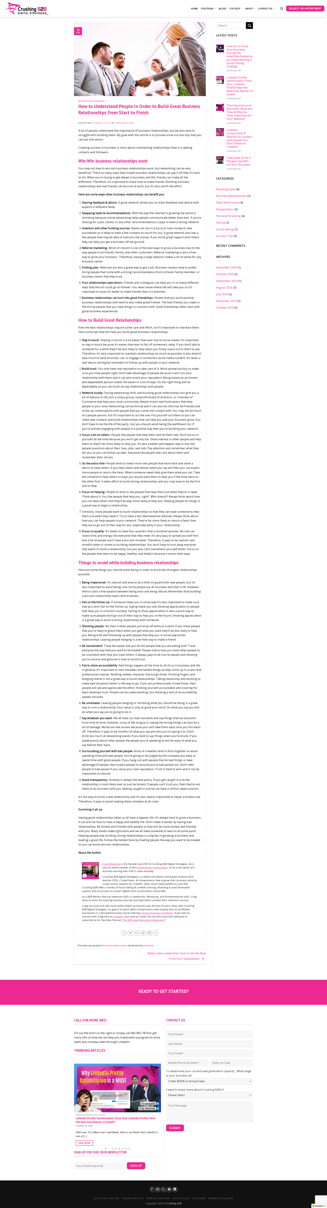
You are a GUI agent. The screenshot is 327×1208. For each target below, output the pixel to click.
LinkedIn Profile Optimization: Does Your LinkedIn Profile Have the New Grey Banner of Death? (240, 86)
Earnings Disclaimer (220, 1198)
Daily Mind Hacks (227, 202)
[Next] (157, 1100)
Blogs (222, 8)
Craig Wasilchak (124, 123)
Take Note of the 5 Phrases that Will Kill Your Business (239, 161)
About (249, 8)
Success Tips (224, 236)
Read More (84, 1143)
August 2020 (224, 287)
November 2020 (226, 267)
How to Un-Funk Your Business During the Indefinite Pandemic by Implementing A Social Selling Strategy (240, 56)
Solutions (207, 8)
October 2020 (224, 274)
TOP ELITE (234, 8)
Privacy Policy (181, 1198)
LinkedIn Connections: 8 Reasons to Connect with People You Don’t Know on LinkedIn (239, 138)
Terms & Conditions (158, 1198)
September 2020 (226, 281)
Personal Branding (228, 216)
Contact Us (265, 8)
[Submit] (249, 25)
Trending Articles (132, 1198)
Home (194, 8)
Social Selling (225, 229)
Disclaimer (199, 1198)
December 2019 (226, 301)
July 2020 (222, 294)
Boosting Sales (226, 189)
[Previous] (78, 1100)
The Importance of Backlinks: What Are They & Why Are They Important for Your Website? (239, 112)
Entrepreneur (225, 209)
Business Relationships (91, 101)
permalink (148, 945)
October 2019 (224, 307)
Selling (220, 222)
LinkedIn (118, 916)
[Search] (281, 8)
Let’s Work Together (106, 1198)
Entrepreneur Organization (151, 867)
